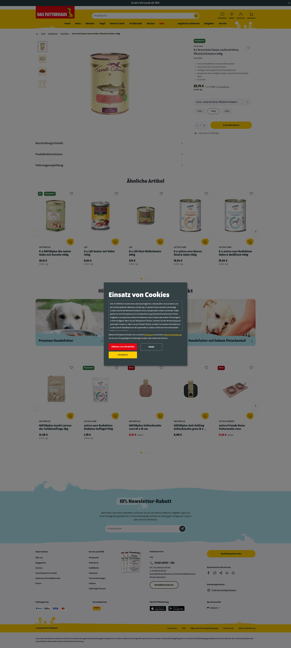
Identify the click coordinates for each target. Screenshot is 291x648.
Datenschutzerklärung (172, 335)
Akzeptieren (123, 355)
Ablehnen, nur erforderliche (122, 347)
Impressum (149, 335)
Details (151, 347)
